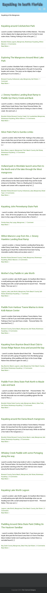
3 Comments (12, 44)
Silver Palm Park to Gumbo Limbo (17, 132)
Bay (2, 366)
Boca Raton (5, 150)
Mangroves (20, 42)
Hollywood (15, 79)
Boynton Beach (9, 366)
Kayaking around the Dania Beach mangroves (23, 419)
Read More (4, 46)
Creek (24, 116)
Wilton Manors (20, 118)
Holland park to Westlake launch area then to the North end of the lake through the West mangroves (22, 169)
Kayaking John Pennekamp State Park (19, 206)
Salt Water (34, 79)
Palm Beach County (29, 150)
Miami (34, 403)
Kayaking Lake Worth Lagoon (15, 490)
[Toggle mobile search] (39, 9)
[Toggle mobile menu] (44, 9)
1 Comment (30, 222)
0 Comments (31, 118)
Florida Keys (5, 222)
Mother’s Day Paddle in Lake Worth (18, 273)
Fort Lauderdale (32, 116)
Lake (21, 79)
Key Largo (13, 222)
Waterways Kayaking (32, 42)
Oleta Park (40, 403)
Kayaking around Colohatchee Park (18, 26)
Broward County (6, 79)
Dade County (15, 403)
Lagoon (13, 42)
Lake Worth (14, 291)
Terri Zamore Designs (29, 590)
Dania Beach (16, 329)
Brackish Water (6, 42)
